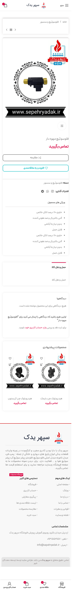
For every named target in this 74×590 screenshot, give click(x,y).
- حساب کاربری (30, 490)
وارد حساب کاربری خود (36, 328)
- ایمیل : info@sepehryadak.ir (52, 545)
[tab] (59, 267)
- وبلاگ (66, 490)
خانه (65, 22)
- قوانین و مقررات (62, 509)
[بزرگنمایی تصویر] (62, 126)
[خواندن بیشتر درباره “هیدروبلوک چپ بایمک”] (41, 364)
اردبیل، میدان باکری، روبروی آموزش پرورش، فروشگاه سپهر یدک (38, 533)
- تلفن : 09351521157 (57, 539)
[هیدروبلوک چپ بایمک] (51, 374)
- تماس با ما (64, 503)
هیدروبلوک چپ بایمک (51, 399)
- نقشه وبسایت (62, 515)
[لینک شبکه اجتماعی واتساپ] (47, 191)
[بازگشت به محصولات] (11, 30)
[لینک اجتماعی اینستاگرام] (52, 191)
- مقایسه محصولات (28, 509)
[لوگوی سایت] (35, 5)
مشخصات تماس (60, 527)
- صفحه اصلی (63, 484)
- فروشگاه (33, 484)
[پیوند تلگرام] (42, 191)
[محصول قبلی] (15, 30)
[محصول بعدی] (6, 30)
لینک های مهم (62, 478)
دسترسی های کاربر (24, 477)
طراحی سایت (27, 560)
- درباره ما (65, 497)
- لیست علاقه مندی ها (27, 503)
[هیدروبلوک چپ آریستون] (20, 374)
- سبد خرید (32, 515)
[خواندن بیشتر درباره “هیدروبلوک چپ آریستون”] (10, 364)
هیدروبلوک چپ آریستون (20, 399)
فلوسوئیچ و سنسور (49, 22)
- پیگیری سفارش (30, 497)
